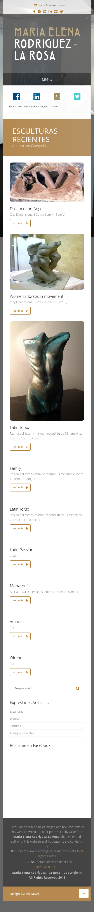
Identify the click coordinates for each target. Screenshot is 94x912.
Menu (47, 79)
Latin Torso (19, 509)
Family (15, 468)
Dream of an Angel (26, 208)
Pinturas (15, 726)
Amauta (17, 621)
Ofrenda (17, 657)
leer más (18, 223)
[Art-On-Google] (39, 12)
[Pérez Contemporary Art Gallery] (55, 12)
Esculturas (16, 711)
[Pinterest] (44, 12)
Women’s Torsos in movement (36, 296)
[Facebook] (34, 12)
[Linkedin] (50, 12)
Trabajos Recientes (22, 733)
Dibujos (15, 719)
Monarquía (20, 585)
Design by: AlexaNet (24, 894)
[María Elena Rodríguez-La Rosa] (47, 43)
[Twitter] (61, 12)
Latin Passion (21, 549)
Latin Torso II (21, 427)
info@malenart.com (51, 5)
